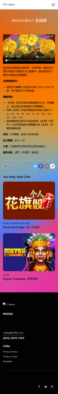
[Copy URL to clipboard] (52, 166)
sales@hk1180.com (13, 332)
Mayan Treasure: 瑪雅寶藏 (20, 279)
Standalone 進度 (19, 223)
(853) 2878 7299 (13, 338)
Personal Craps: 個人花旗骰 (21, 227)
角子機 (6, 223)
